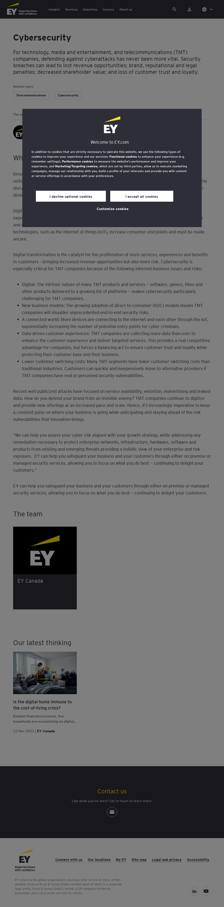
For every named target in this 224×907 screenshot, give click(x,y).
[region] (112, 168)
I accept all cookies (141, 196)
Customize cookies (113, 208)
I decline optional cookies (70, 196)
